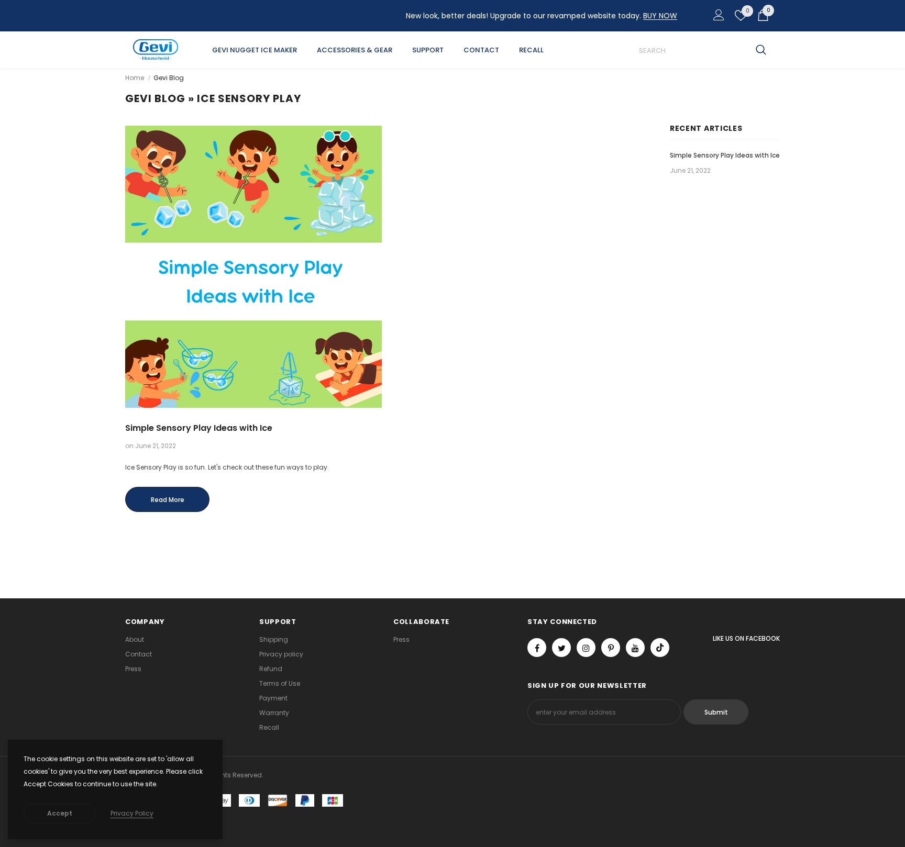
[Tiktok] (659, 647)
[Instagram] (586, 647)
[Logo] (155, 49)
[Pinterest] (610, 647)
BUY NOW (660, 15)
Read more (167, 499)
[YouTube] (635, 647)
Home (134, 77)
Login (717, 18)
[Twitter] (561, 647)
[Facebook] (536, 647)
